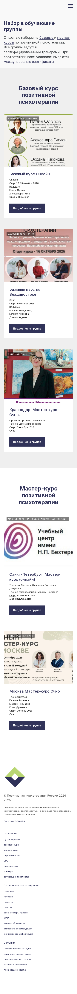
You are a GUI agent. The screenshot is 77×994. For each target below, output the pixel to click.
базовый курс (11, 844)
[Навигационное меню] (70, 6)
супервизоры (11, 866)
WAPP (7, 917)
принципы (9, 891)
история (8, 896)
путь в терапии (12, 839)
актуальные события (15, 964)
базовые (46, 37)
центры (8, 907)
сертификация (12, 855)
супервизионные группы (17, 959)
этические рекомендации (18, 928)
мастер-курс (11, 850)
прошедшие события (15, 969)
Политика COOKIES (14, 821)
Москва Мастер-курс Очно (34, 691)
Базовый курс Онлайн (29, 174)
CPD (6, 860)
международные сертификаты (29, 62)
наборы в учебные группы (18, 948)
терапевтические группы (18, 954)
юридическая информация (18, 933)
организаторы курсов (16, 912)
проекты (8, 902)
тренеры (8, 871)
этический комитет (14, 923)
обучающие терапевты (16, 876)
